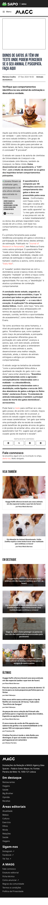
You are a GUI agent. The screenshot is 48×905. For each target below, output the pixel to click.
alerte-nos (6, 458)
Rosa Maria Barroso (25, 506)
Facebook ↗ (8, 855)
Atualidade (7, 811)
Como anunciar (10, 880)
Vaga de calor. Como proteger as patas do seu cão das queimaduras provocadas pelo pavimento (24, 634)
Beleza (5, 814)
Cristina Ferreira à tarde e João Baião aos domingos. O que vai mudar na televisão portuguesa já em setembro (20, 737)
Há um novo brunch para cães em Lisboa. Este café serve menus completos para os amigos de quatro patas (24, 660)
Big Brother (7, 793)
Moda (5, 829)
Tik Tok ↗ (6, 858)
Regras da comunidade (13, 883)
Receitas (6, 801)
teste (17, 408)
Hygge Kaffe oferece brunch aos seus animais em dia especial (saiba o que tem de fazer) (24, 503)
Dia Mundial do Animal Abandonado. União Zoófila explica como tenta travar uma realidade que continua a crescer (24, 541)
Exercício (6, 822)
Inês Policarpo (10, 695)
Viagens (6, 786)
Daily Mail (7, 263)
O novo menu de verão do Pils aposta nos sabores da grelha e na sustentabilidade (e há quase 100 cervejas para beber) (22, 725)
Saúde (5, 789)
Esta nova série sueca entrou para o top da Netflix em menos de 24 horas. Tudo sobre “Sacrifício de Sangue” (21, 701)
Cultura (5, 818)
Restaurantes (8, 782)
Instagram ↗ (8, 851)
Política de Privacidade (12, 891)
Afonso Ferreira (10, 743)
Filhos (5, 826)
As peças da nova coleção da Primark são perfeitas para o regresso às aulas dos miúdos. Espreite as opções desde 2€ (22, 713)
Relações (6, 833)
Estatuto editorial (10, 872)
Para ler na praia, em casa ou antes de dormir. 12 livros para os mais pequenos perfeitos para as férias (23, 690)
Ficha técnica (8, 876)
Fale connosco (9, 869)
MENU (24, 4)
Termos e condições (11, 887)
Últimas (6, 673)
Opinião (6, 797)
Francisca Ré (10, 731)
